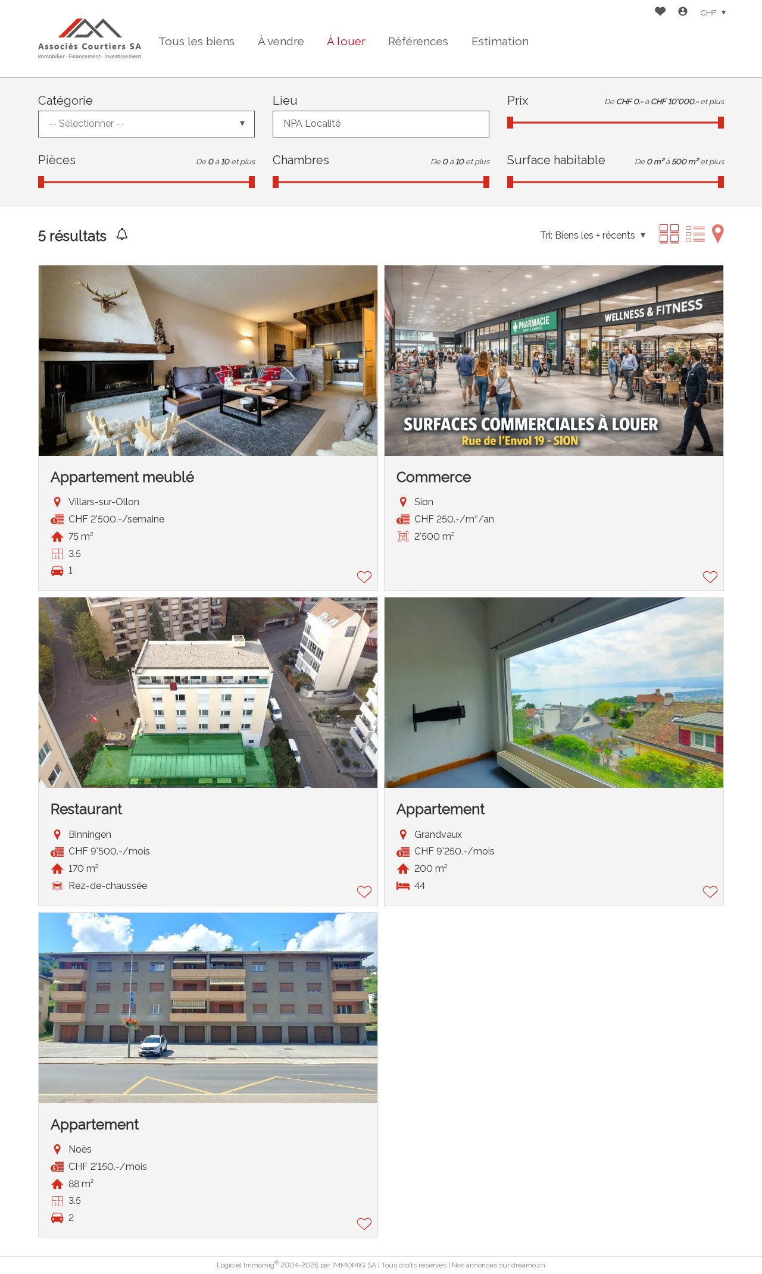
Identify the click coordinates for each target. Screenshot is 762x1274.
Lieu (285, 100)
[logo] (89, 38)
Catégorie (65, 100)
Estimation (500, 41)
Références (418, 41)
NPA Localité (312, 123)
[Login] (682, 13)
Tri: (546, 235)
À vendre (281, 41)
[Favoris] (660, 13)
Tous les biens (196, 41)
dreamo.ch (528, 1265)
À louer (346, 41)
